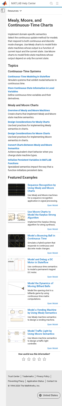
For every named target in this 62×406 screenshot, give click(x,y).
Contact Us (52, 381)
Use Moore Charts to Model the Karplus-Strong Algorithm (42, 214)
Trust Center (14, 376)
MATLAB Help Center (23, 3)
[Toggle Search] (51, 3)
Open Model (52, 205)
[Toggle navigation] (14, 10)
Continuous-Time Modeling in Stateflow (29, 76)
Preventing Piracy (16, 381)
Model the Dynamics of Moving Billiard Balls (40, 285)
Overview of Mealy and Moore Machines (29, 110)
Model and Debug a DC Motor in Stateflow (40, 261)
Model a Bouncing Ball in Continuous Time (41, 237)
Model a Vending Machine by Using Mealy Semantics (42, 311)
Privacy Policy (43, 376)
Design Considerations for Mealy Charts (29, 122)
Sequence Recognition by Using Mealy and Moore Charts (42, 188)
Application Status (35, 381)
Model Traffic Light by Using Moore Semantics (41, 332)
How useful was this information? (34, 354)
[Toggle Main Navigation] (57, 3)
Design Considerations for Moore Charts (29, 133)
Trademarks (28, 376)
